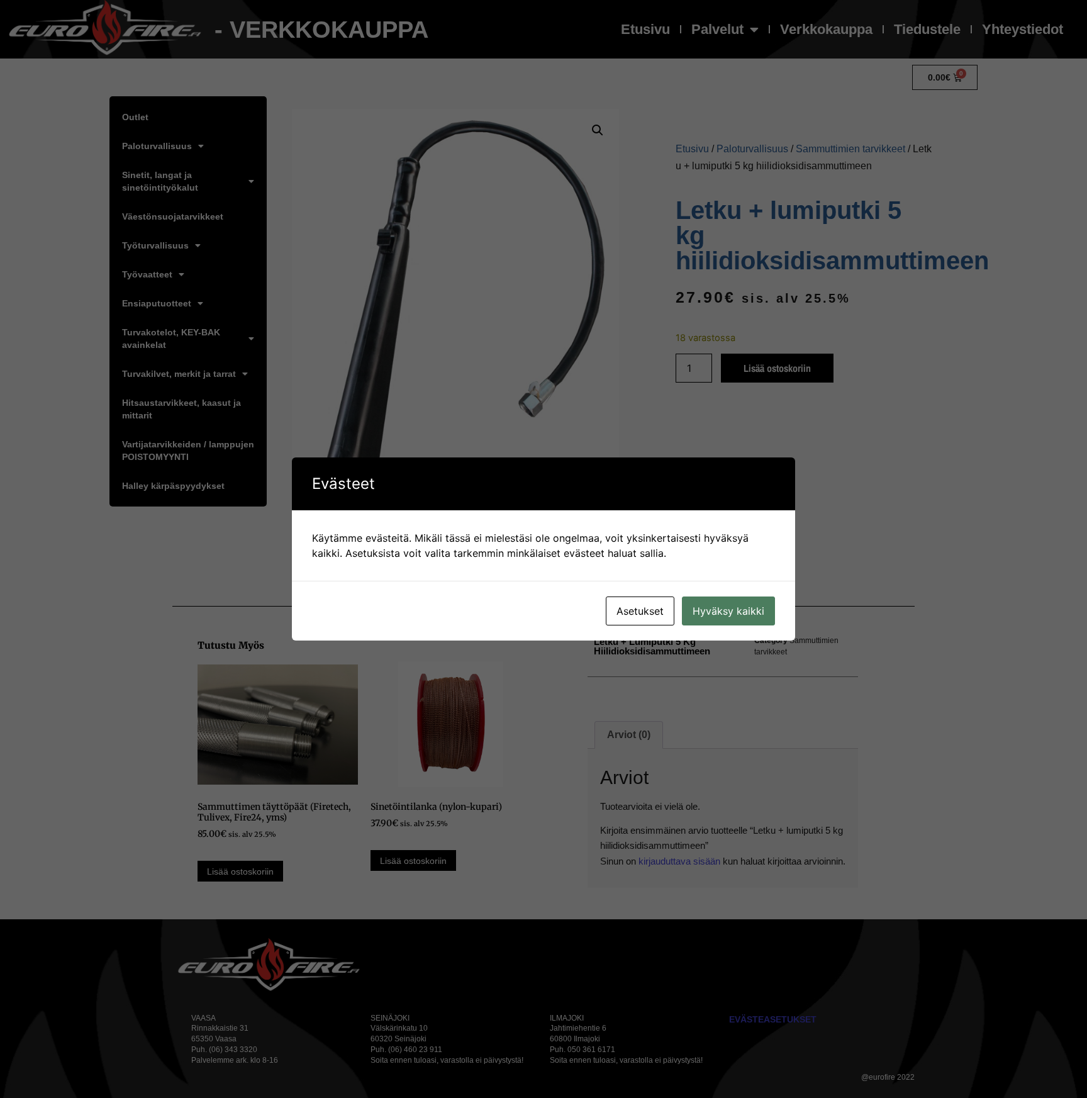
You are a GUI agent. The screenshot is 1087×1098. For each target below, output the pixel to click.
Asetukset (640, 611)
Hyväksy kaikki (728, 611)
